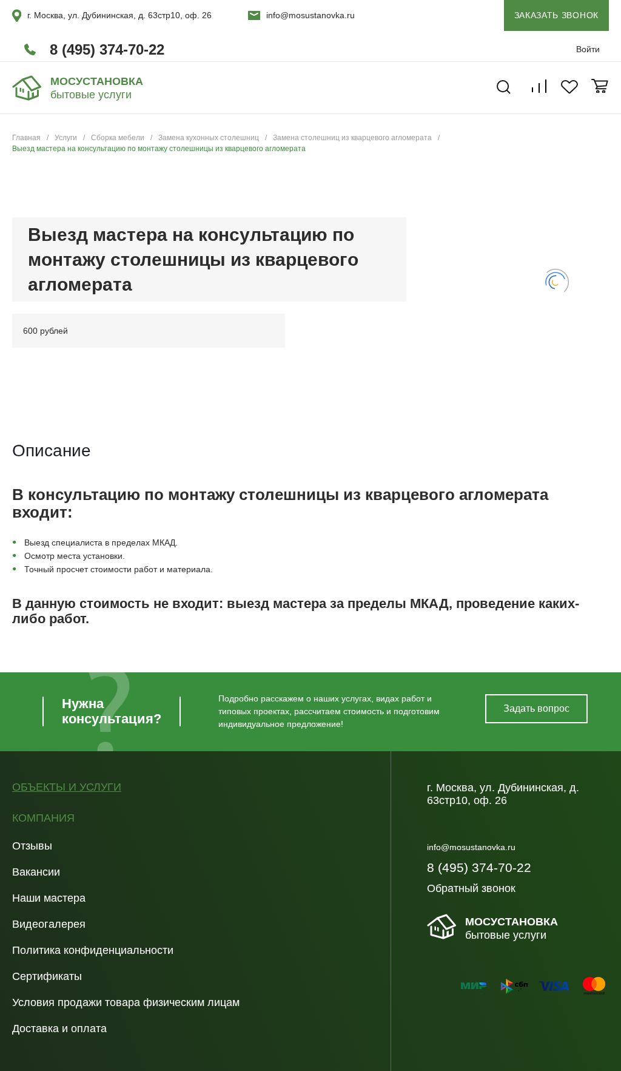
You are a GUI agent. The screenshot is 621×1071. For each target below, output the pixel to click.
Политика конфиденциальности (92, 950)
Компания (43, 818)
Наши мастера (49, 898)
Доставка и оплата (59, 1028)
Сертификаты (47, 976)
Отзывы (32, 846)
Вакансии (36, 872)
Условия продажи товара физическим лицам (126, 1002)
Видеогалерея (49, 924)
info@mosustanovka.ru (310, 15)
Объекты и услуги (66, 787)
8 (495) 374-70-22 (107, 49)
